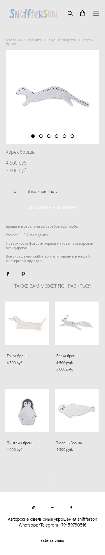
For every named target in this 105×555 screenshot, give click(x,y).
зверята (35, 40)
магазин (13, 40)
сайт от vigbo (52, 540)
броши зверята (62, 40)
